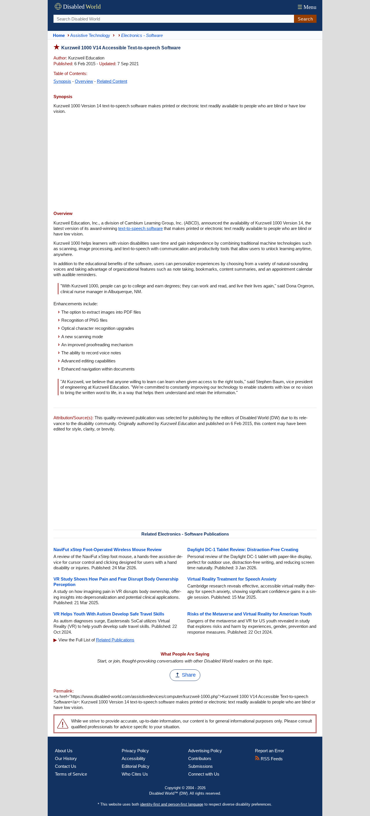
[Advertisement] (185, 163)
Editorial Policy (135, 766)
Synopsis (62, 81)
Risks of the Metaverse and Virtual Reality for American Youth (249, 613)
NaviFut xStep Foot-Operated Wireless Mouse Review (107, 549)
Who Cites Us (135, 774)
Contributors (199, 758)
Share (189, 675)
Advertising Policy (205, 750)
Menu (307, 7)
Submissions (200, 766)
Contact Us (65, 766)
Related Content (112, 81)
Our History (66, 758)
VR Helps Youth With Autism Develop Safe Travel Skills (108, 613)
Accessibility (133, 758)
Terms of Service (71, 774)
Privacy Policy (135, 750)
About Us (64, 750)
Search (305, 18)
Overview (84, 81)
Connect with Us (203, 774)
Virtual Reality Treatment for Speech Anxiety (231, 579)
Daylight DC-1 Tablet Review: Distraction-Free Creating (242, 549)
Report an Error (269, 750)
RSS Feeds (271, 758)
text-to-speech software (140, 228)
